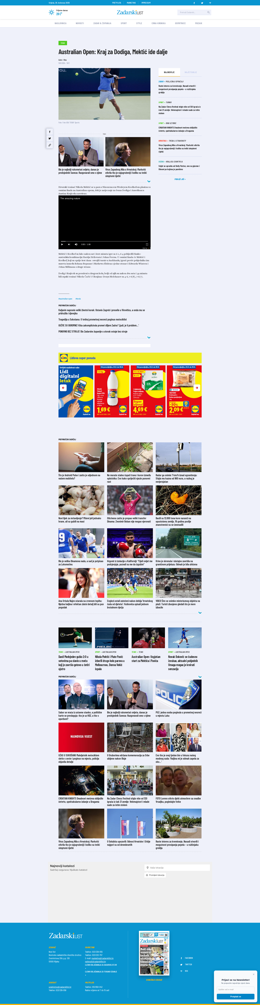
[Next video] (69, 244)
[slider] (104, 241)
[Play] (62, 244)
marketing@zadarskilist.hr (103, 958)
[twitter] (202, 2)
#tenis (78, 298)
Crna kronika (159, 23)
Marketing (131, 2)
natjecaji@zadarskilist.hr (95, 961)
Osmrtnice (180, 23)
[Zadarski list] (130, 12)
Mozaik (198, 23)
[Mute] (76, 244)
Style (139, 23)
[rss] (210, 2)
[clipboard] (49, 145)
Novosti (80, 23)
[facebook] (194, 2)
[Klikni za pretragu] (208, 12)
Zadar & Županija (102, 23)
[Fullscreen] (146, 244)
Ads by (145, 248)
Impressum (146, 2)
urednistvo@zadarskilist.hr (60, 986)
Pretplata (116, 2)
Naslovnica (60, 23)
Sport (124, 23)
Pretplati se (235, 996)
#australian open (65, 298)
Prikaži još (180, 179)
